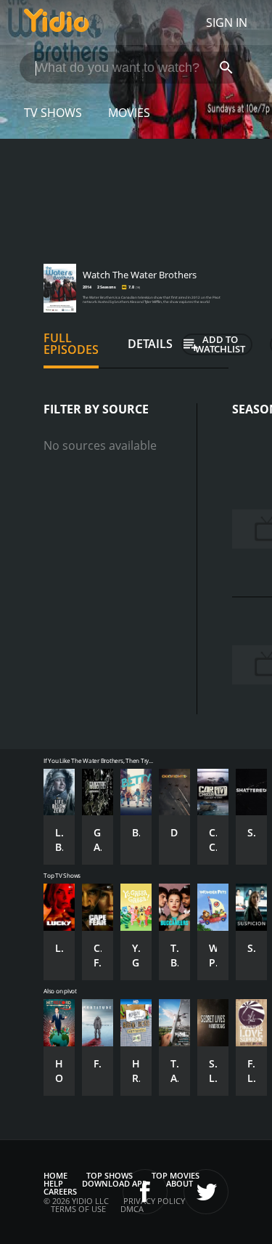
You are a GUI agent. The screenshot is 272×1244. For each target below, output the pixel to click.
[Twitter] (206, 1191)
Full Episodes (71, 344)
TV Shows (53, 113)
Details (150, 344)
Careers (60, 1191)
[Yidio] (56, 22)
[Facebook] (145, 1191)
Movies (129, 113)
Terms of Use (78, 1208)
